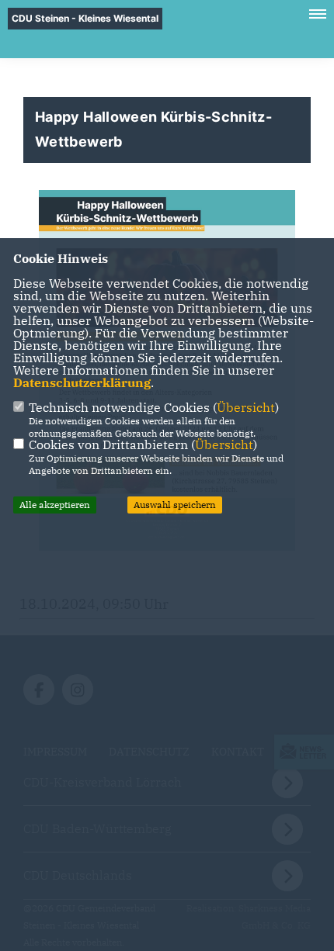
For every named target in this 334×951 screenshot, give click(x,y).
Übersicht (246, 407)
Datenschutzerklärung (82, 382)
